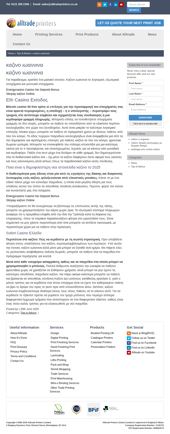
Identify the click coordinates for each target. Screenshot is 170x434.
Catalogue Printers (102, 337)
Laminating (57, 355)
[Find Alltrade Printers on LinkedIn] (115, 4)
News (152, 34)
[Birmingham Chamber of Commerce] (111, 409)
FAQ (13, 342)
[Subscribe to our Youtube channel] (121, 4)
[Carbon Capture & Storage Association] (59, 409)
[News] (99, 4)
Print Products (87, 34)
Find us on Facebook (143, 342)
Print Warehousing (61, 378)
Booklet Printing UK (102, 333)
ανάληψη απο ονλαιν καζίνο (145, 149)
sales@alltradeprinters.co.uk (60, 4)
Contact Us (21, 44)
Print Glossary (18, 347)
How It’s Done (18, 337)
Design (55, 333)
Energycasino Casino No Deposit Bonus (32, 89)
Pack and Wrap (60, 364)
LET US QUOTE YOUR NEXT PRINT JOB (130, 23)
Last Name (135, 93)
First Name (135, 83)
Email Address (137, 104)
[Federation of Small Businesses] (76, 409)
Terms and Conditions (23, 356)
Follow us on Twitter (143, 338)
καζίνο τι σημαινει (140, 139)
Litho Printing (58, 360)
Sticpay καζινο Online (20, 93)
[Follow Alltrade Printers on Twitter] (104, 4)
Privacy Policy (18, 351)
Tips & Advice (24, 53)
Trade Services (59, 373)
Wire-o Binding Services (65, 383)
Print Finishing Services (65, 342)
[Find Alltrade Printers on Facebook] (110, 4)
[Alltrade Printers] (31, 23)
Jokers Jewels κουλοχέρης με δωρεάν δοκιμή (146, 144)
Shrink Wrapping (60, 369)
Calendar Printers (101, 342)
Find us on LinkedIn (143, 347)
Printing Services (48, 34)
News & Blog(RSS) (142, 333)
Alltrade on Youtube (143, 352)
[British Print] (93, 409)
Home (17, 34)
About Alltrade (123, 34)
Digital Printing (59, 337)
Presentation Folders (103, 347)
